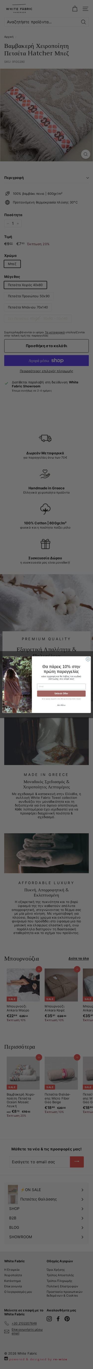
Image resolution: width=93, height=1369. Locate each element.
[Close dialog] (88, 659)
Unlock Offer (61, 693)
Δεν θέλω (61, 705)
